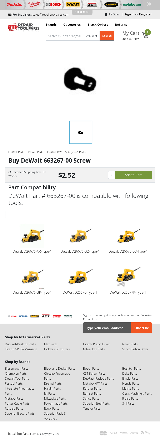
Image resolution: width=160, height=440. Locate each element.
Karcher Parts (92, 388)
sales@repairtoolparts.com (50, 14)
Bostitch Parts (131, 368)
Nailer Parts (130, 344)
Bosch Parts (91, 368)
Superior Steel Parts (96, 403)
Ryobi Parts (51, 408)
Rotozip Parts (14, 408)
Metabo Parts (14, 398)
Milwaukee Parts (94, 349)
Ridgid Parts (130, 398)
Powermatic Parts (56, 403)
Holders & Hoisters (57, 349)
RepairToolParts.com (22, 434)
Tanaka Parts (91, 408)
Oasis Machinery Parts (137, 393)
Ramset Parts (92, 393)
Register (145, 14)
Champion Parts (16, 373)
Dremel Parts (53, 383)
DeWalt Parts (16, 152)
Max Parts (51, 344)
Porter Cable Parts (17, 403)
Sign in (129, 14)
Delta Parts (129, 373)
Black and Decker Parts (59, 368)
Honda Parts (130, 383)
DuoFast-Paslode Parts (20, 344)
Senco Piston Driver (135, 349)
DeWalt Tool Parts (17, 378)
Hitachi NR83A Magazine (21, 349)
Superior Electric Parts (20, 413)
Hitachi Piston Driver (96, 344)
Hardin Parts (52, 388)
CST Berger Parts (94, 373)
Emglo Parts (130, 378)
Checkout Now (130, 39)
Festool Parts (14, 383)
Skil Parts (128, 403)
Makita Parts (130, 388)
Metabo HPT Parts (95, 383)
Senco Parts (91, 398)
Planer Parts (35, 152)
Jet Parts (49, 393)
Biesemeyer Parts (16, 368)
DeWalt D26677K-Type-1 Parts (66, 152)
